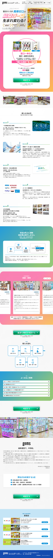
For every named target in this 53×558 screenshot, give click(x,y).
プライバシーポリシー (46, 555)
